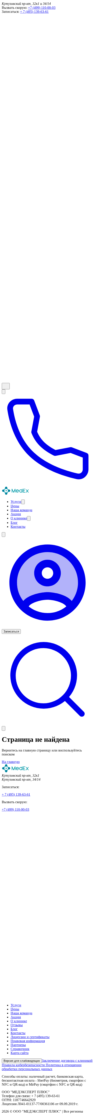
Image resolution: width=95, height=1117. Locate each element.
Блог (14, 1029)
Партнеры (18, 1045)
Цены (15, 1009)
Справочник (20, 1049)
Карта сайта (19, 1053)
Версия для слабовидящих (22, 1060)
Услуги (16, 1005)
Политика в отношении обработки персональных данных (42, 1067)
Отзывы (17, 1025)
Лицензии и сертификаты (30, 1037)
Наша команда (21, 1013)
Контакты (18, 1033)
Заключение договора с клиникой (67, 1060)
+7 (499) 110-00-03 (41, 7)
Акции (16, 1017)
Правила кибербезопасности (24, 1065)
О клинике (19, 1021)
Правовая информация (28, 1041)
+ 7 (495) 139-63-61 (34, 11)
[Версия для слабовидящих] (6, 386)
